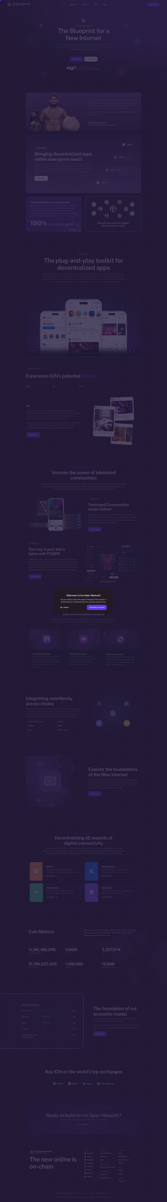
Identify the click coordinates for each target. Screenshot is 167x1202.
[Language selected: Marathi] (117, 1200)
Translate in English (97, 607)
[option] (73, 1200)
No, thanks (64, 607)
